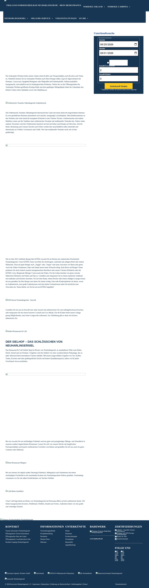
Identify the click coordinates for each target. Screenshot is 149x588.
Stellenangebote (76, 584)
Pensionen (68, 534)
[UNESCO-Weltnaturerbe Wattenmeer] (63, 573)
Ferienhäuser (69, 539)
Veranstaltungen (66, 18)
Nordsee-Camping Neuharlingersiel (17, 542)
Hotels (67, 531)
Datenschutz (45, 584)
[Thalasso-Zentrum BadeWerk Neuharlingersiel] (102, 532)
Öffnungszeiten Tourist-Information (17, 534)
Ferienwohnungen (71, 536)
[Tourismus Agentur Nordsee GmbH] (19, 573)
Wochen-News (45, 539)
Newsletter (43, 536)
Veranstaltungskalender (47, 531)
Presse (85, 584)
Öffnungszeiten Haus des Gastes (15, 536)
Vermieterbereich (120, 584)
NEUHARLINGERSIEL (15, 18)
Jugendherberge (70, 545)
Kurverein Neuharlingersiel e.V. (20, 584)
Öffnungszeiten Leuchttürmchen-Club (17, 539)
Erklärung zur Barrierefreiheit (60, 584)
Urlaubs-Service (41, 18)
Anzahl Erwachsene (107, 65)
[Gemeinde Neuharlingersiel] (16, 579)
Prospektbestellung (46, 534)
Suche (82, 18)
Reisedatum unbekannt (118, 62)
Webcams (43, 542)
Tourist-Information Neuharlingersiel (17, 531)
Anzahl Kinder (105, 74)
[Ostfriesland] (41, 573)
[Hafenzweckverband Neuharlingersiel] (111, 573)
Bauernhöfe (69, 542)
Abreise (102, 48)
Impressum (36, 584)
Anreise (102, 40)
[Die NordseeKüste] (87, 573)
